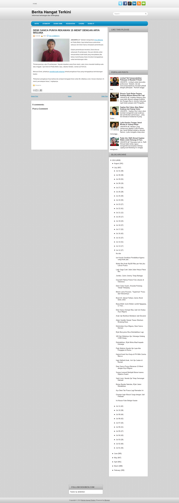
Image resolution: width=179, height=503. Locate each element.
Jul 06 (118, 427)
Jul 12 (118, 250)
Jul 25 (118, 196)
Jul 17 (118, 229)
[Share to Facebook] (41, 90)
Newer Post (34, 96)
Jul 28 (118, 183)
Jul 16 (118, 233)
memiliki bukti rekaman (57, 71)
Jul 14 (118, 242)
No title (118, 253)
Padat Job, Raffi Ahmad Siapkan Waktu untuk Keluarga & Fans (132, 139)
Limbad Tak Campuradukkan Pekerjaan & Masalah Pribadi (131, 79)
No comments (54, 36)
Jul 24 (118, 200)
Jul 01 (118, 448)
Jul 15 (118, 238)
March (116, 466)
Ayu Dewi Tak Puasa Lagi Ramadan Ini (129, 390)
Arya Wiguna (98, 40)
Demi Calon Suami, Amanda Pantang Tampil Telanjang (129, 287)
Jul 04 (118, 435)
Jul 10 (118, 410)
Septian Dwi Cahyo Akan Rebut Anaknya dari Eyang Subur (131, 108)
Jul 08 (118, 419)
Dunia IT (91, 24)
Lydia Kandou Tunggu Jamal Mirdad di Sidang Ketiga (131, 123)
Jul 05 (118, 431)
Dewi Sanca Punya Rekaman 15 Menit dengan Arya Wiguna (66, 31)
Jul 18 (118, 225)
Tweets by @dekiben (77, 492)
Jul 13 (118, 246)
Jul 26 (118, 192)
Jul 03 (118, 440)
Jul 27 (118, 188)
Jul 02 (118, 444)
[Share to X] (39, 90)
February (117, 470)
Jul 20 (118, 217)
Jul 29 (118, 179)
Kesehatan (70, 24)
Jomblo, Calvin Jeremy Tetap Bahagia (129, 276)
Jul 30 (118, 175)
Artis (36, 24)
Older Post (104, 96)
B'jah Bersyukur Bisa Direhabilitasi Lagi (130, 332)
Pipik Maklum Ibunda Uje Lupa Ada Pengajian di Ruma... (128, 349)
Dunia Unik (58, 24)
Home (35, 3)
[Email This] (34, 90)
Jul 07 (118, 423)
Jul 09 (118, 414)
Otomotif (46, 24)
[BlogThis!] (36, 90)
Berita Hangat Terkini (51, 12)
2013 (114, 160)
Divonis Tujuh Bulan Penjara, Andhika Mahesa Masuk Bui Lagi (132, 94)
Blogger (107, 500)
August (116, 163)
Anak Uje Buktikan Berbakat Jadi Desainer (131, 316)
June (116, 453)
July (115, 168)
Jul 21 (118, 213)
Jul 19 (118, 221)
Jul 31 (118, 171)
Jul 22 (118, 208)
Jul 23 (118, 204)
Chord (81, 24)
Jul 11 (118, 406)
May (115, 458)
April (115, 462)
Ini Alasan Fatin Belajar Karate (126, 400)
